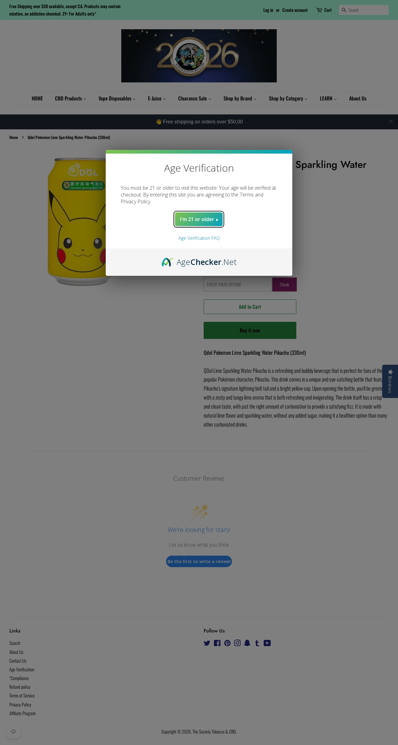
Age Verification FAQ (199, 238)
